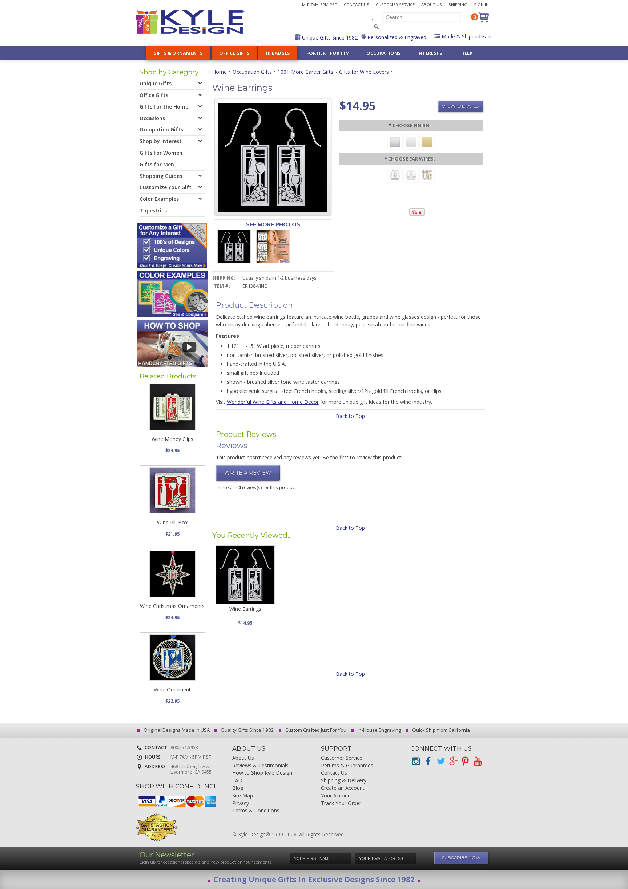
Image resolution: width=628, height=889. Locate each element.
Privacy (240, 803)
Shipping (457, 4)
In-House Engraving (379, 730)
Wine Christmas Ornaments (172, 605)
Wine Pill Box (172, 522)
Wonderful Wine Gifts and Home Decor (273, 401)
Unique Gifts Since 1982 (329, 37)
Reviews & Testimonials (260, 766)
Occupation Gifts (252, 71)
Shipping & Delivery (343, 781)
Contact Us (356, 4)
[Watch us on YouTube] (477, 761)
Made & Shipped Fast (466, 36)
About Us (431, 4)
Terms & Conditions (255, 811)
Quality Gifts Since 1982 (247, 730)
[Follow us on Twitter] (440, 761)
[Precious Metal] (411, 174)
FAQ (237, 781)
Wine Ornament (172, 689)
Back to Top (350, 416)
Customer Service (395, 4)
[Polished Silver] (411, 141)
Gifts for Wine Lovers (364, 71)
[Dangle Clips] (427, 174)
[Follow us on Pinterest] (465, 761)
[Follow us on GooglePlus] (452, 761)
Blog (237, 788)
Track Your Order (341, 803)
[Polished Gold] (427, 141)
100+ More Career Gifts (305, 71)
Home (219, 71)
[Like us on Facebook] (428, 761)
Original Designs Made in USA (176, 730)
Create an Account (343, 788)
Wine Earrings (245, 608)
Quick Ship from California (440, 730)
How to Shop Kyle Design (262, 773)
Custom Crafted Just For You (315, 730)
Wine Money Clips (172, 438)
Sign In (481, 4)
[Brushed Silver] (395, 141)
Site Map (242, 796)
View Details (460, 106)
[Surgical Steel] (395, 174)
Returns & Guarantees (347, 766)
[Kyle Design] (190, 22)
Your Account (337, 796)
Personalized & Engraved (396, 37)
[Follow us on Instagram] (415, 761)
